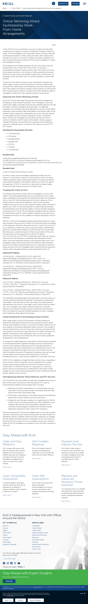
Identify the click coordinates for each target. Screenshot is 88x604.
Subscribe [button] (9, 581)
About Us (6, 526)
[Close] (84, 593)
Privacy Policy (36, 547)
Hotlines (75, 3)
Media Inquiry (7, 542)
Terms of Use (36, 549)
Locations (6, 540)
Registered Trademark (9, 544)
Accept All (8, 600)
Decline (20, 600)
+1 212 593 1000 (9, 559)
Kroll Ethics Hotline (38, 540)
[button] (53, 3)
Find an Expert (7, 537)
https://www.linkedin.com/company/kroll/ (11, 563)
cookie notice (10, 595)
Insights (5, 530)
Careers (5, 535)
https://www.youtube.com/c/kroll (19, 563)
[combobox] (21, 567)
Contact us (63, 3)
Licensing (35, 542)
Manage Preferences (36, 600)
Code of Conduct (37, 528)
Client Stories (7, 533)
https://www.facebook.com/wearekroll (4, 563)
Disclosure (35, 537)
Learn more (7, 467)
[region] (44, 597)
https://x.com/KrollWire (15, 563)
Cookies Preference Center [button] (40, 533)
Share (54, 45)
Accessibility (36, 526)
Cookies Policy (36, 530)
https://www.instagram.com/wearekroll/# (8, 563)
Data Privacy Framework (39, 535)
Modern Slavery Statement (40, 544)
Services (5, 528)
